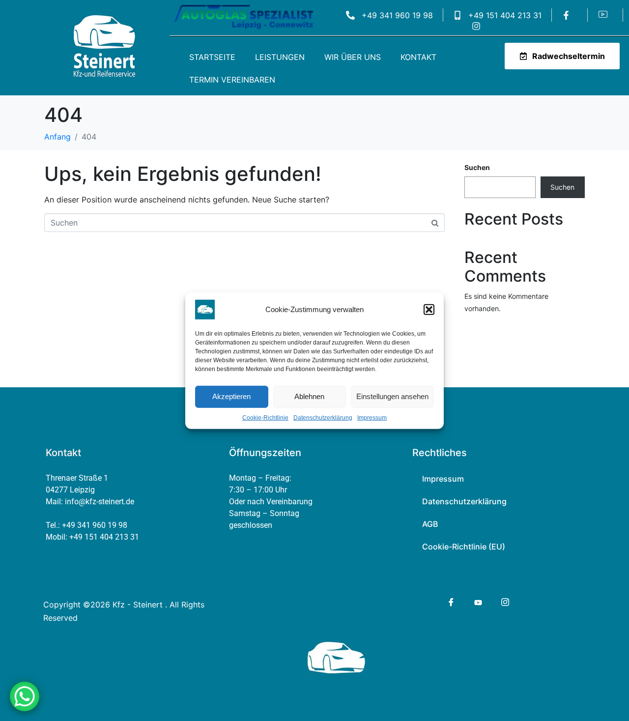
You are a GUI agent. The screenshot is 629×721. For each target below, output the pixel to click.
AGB (430, 524)
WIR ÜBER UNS (352, 57)
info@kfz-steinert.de (99, 501)
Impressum (372, 417)
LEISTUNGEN (280, 57)
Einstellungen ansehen (392, 396)
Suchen (477, 167)
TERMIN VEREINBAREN (232, 80)
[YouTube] (477, 601)
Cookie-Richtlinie (265, 417)
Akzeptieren (231, 396)
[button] (429, 309)
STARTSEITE (212, 57)
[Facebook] (450, 602)
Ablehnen (309, 396)
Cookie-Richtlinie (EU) (463, 546)
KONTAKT (418, 57)
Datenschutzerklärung (322, 417)
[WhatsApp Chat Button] (24, 696)
